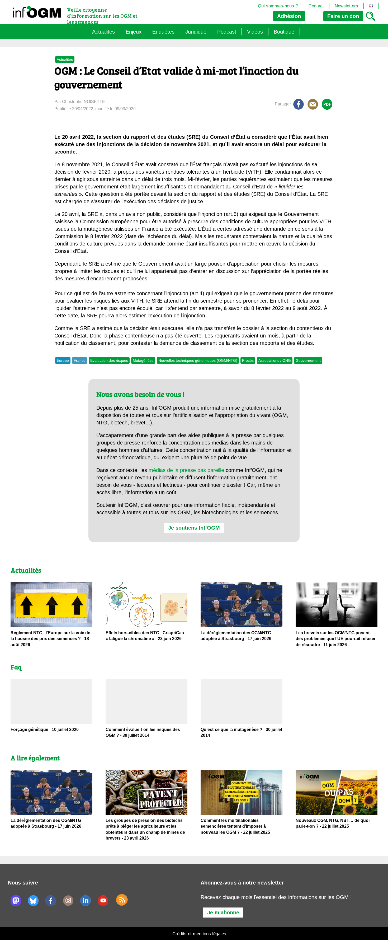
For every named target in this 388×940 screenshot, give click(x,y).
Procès (248, 360)
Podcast (226, 32)
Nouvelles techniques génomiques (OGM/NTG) (197, 360)
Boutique (284, 32)
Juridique (195, 32)
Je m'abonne (223, 912)
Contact (316, 5)
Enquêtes (163, 32)
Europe (63, 360)
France (80, 360)
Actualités (103, 32)
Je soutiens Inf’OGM (194, 528)
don (343, 16)
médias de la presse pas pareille (186, 470)
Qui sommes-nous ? (278, 5)
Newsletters (346, 5)
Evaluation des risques (109, 360)
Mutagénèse (143, 360)
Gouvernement (308, 360)
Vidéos (255, 32)
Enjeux (133, 32)
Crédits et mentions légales (199, 933)
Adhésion (289, 16)
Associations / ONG (274, 360)
